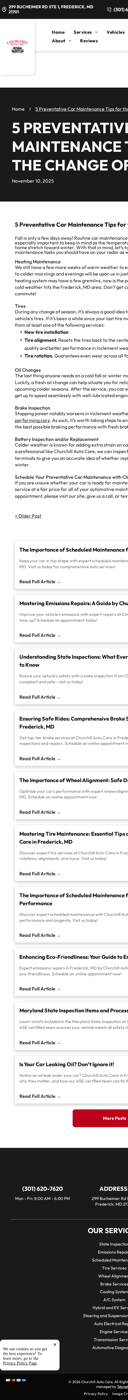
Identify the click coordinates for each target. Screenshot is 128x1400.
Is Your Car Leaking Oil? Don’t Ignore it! (66, 1064)
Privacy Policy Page (20, 1363)
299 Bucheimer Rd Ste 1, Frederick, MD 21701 (51, 9)
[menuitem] (63, 32)
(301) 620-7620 (42, 1188)
